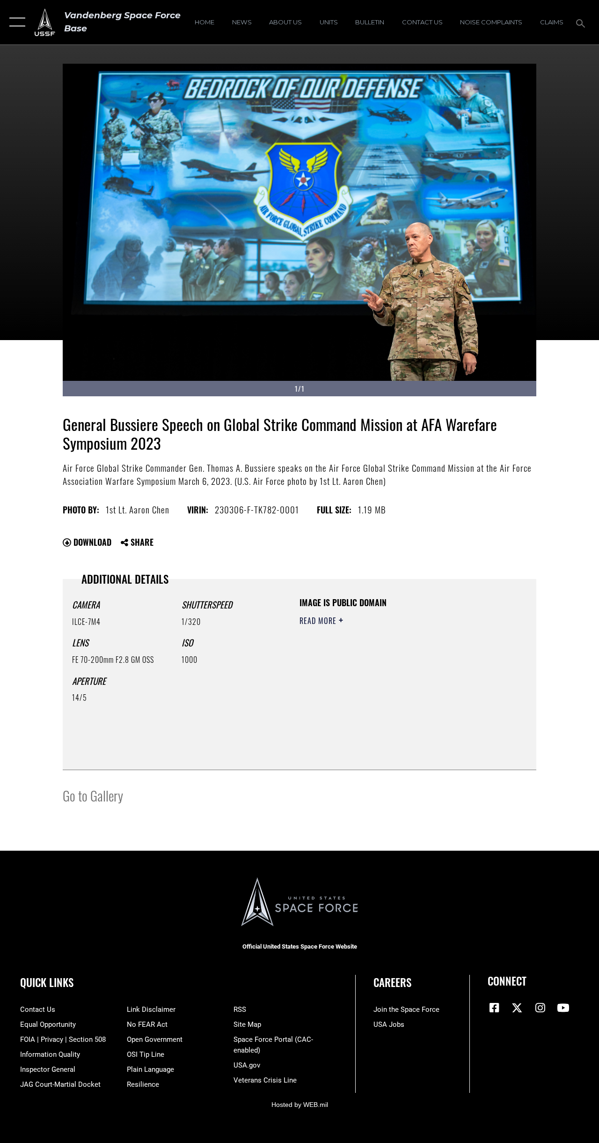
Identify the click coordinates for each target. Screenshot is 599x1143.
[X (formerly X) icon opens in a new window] (517, 1008)
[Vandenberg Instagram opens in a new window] (540, 1008)
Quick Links (46, 982)
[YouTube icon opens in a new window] (563, 1008)
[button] (15, 22)
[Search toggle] (582, 22)
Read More (319, 620)
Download (91, 542)
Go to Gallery (93, 795)
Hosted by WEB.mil (299, 1104)
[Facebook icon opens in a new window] (495, 1008)
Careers (392, 982)
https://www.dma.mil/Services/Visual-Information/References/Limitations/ (383, 700)
